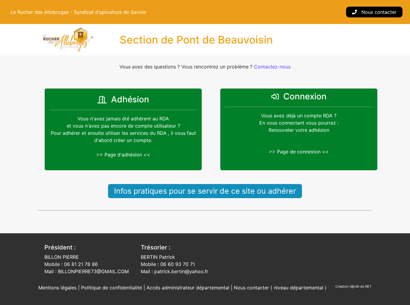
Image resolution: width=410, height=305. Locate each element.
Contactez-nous (272, 67)
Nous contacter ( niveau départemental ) (280, 288)
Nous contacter (378, 12)
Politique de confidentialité (112, 288)
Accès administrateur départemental (187, 288)
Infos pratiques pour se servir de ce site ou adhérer (205, 190)
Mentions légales (58, 288)
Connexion (305, 96)
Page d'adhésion (123, 155)
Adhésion (130, 99)
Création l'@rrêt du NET (353, 286)
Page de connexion (299, 152)
